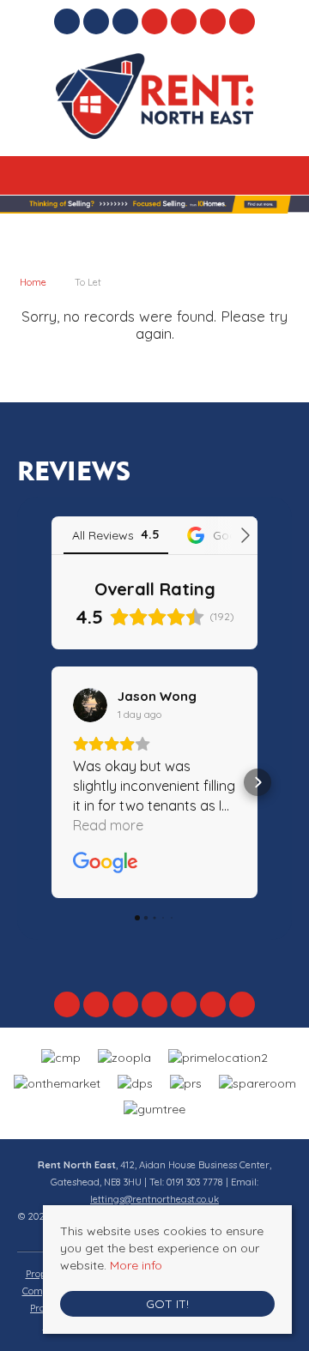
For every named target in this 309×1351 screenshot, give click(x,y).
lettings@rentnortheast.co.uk (154, 1199)
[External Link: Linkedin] (127, 24)
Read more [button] (108, 825)
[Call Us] (184, 21)
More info (136, 1265)
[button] (51, 782)
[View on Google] (90, 705)
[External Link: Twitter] (97, 24)
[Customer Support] (242, 21)
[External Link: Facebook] (68, 24)
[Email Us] (155, 21)
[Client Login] (213, 21)
